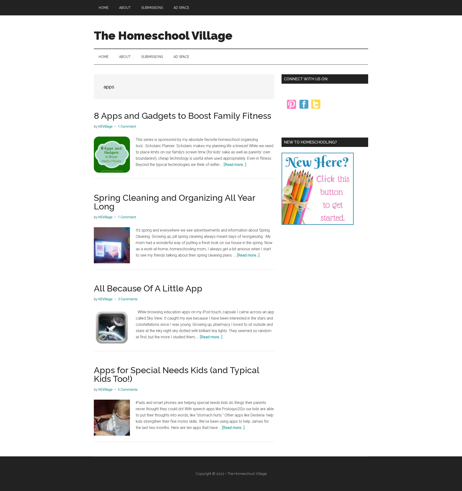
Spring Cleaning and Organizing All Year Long (174, 202)
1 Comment (127, 126)
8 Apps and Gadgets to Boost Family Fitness (182, 116)
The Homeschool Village (163, 35)
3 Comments (128, 299)
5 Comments (128, 389)
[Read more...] (235, 164)
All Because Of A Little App (148, 288)
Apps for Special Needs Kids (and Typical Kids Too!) (176, 374)
